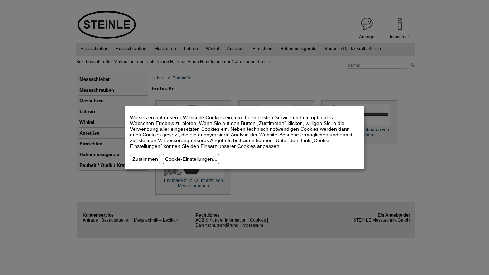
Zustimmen (145, 159)
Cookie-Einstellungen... (191, 159)
